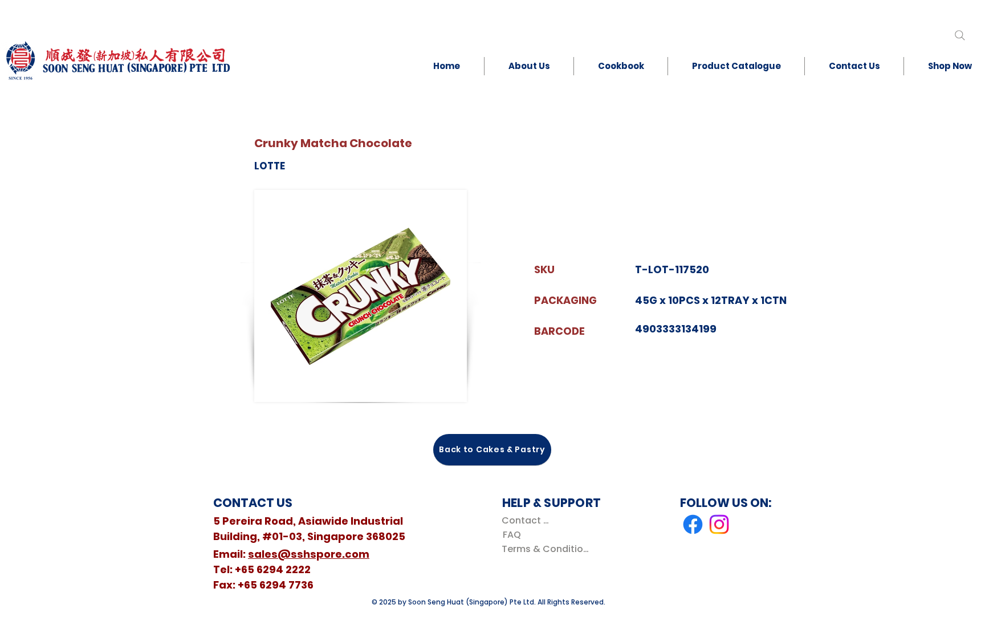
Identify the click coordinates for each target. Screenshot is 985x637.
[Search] (959, 35)
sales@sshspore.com (308, 554)
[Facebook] (693, 524)
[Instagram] (719, 524)
